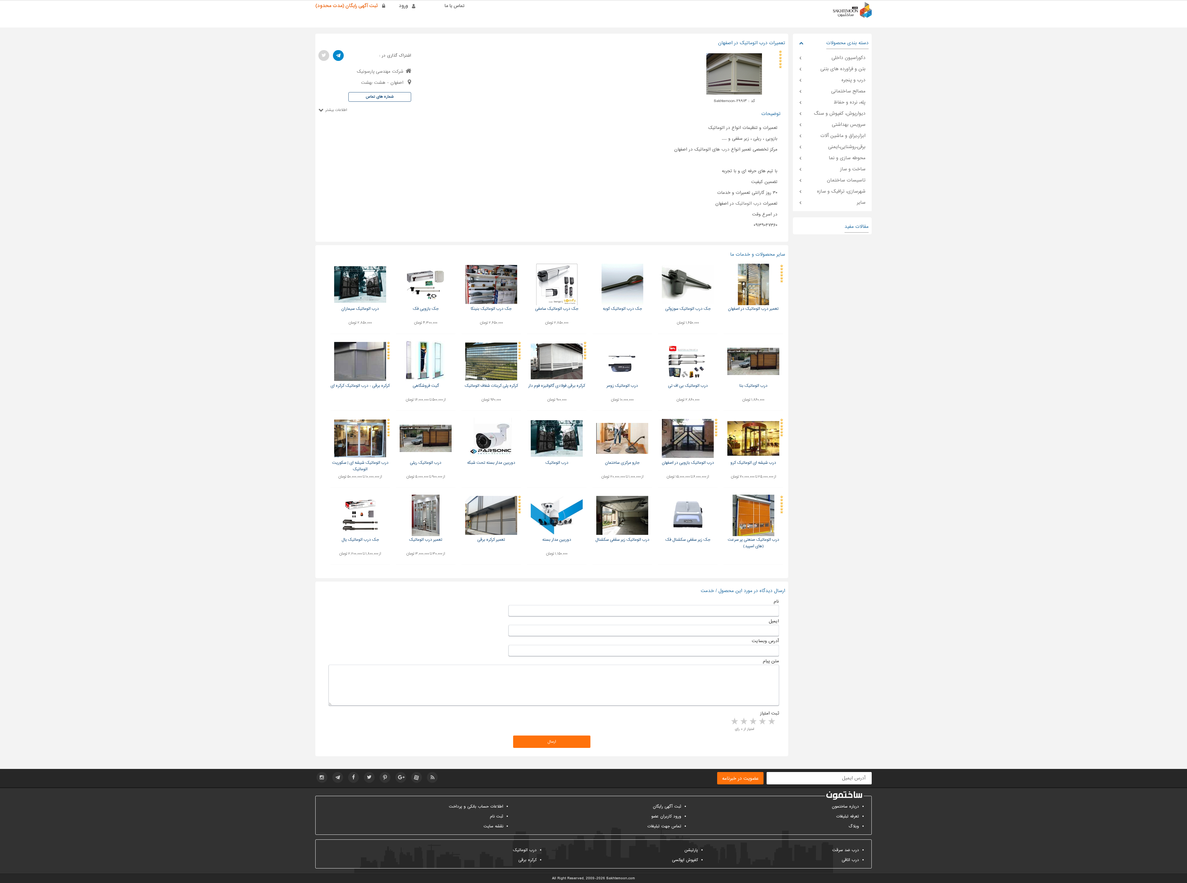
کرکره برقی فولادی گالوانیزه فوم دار (556, 386)
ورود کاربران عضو (666, 816)
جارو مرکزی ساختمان (622, 463)
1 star (771, 721)
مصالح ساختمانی (848, 91)
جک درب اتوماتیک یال (360, 540)
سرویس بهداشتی (849, 124)
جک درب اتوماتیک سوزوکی (688, 309)
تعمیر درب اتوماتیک (425, 540)
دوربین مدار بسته (556, 540)
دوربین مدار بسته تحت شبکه (491, 463)
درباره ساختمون (845, 806)
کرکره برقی (527, 860)
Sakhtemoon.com (620, 878)
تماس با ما (455, 5)
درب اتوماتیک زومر (622, 386)
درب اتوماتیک (748, 203)
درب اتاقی (850, 860)
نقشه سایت (493, 826)
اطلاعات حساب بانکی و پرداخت (476, 806)
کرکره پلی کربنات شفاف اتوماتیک (491, 386)
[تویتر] (323, 55)
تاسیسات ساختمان (846, 180)
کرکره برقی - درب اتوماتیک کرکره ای (360, 386)
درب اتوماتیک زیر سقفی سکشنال (622, 540)
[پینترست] (385, 777)
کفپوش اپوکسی (685, 860)
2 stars (762, 721)
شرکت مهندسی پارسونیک (380, 71)
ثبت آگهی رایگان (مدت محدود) (346, 6)
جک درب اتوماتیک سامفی (556, 309)
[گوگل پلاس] (400, 777)
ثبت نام (496, 816)
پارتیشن (691, 850)
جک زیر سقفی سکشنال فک (687, 540)
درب (725, 149)
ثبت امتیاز (769, 713)
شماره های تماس (380, 97)
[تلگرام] (338, 55)
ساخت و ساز (853, 169)
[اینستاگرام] (322, 777)
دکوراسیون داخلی (849, 58)
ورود (403, 6)
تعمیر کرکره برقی (491, 540)
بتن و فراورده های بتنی (843, 69)
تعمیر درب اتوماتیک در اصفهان (753, 309)
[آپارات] (416, 777)
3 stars (752, 721)
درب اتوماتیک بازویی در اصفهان (688, 463)
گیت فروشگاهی (426, 386)
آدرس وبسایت (765, 641)
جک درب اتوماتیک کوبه (622, 309)
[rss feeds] (432, 777)
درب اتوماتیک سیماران (360, 309)
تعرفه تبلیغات (847, 816)
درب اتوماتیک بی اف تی (688, 386)
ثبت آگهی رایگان (667, 806)
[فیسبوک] (353, 777)
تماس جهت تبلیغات (664, 826)
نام (776, 601)
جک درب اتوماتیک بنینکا (491, 309)
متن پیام (771, 661)
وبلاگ (854, 826)
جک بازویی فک (426, 309)
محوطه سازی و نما (847, 158)
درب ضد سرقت (845, 850)
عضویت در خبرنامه (740, 778)
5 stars (734, 721)
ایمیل (774, 621)
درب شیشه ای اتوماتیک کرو (753, 463)
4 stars (743, 721)
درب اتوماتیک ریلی (425, 463)
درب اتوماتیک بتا (753, 386)
